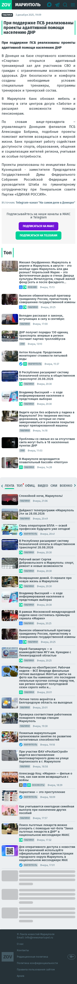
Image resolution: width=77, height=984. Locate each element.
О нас (20, 943)
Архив (20, 975)
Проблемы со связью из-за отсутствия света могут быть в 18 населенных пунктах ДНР (47, 442)
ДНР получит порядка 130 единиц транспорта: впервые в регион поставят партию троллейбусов (43, 335)
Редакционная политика (32, 956)
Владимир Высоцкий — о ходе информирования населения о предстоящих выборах (41, 395)
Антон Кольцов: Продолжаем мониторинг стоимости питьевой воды (43, 355)
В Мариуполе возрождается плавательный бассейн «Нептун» (43, 460)
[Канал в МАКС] (49, 4)
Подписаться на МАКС (38, 226)
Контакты (23, 950)
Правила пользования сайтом (36, 969)
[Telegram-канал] (57, 4)
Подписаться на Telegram (38, 235)
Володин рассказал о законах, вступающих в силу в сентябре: (42, 317)
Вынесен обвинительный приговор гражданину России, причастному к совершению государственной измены (47, 299)
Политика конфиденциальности (37, 963)
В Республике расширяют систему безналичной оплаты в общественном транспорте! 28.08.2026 (47, 375)
